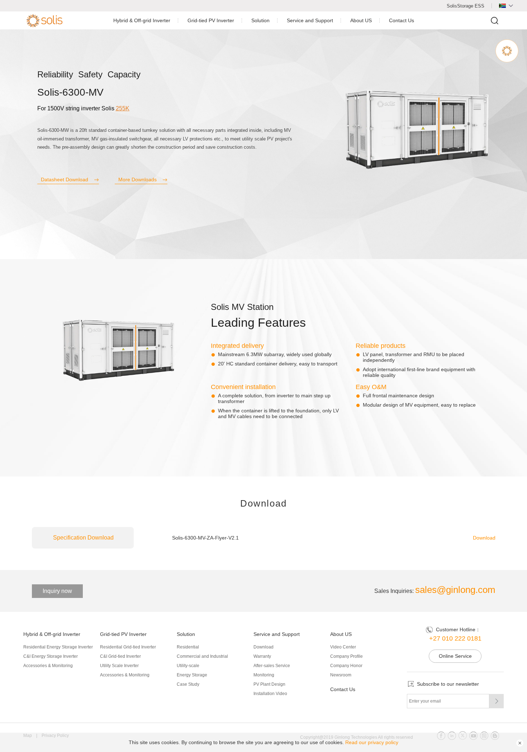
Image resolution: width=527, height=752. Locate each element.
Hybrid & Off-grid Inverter (141, 20)
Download (484, 538)
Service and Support (310, 20)
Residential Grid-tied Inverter (128, 647)
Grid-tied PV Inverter (210, 20)
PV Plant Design (269, 684)
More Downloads (137, 179)
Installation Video (270, 693)
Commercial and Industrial (202, 656)
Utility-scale (188, 665)
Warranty (262, 656)
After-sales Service (271, 665)
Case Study (188, 684)
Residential (188, 647)
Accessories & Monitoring (48, 665)
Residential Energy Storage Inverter (58, 647)
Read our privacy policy (371, 742)
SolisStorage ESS (465, 6)
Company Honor (346, 665)
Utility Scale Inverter (119, 665)
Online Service (455, 656)
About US (361, 20)
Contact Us (401, 20)
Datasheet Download (64, 179)
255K (122, 108)
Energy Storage (192, 674)
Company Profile (346, 656)
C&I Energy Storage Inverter (50, 656)
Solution (260, 20)
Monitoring (263, 674)
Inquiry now (57, 591)
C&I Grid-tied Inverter (120, 656)
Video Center (343, 647)
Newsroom (340, 674)
